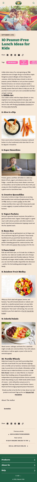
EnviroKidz (12, 62)
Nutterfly (14, 107)
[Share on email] (19, 55)
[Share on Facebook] (7, 55)
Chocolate (7, 107)
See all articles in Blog (17, 446)
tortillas (19, 202)
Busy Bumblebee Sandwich (23, 104)
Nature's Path (20, 479)
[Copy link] (23, 55)
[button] (33, 3)
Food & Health (24, 62)
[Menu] (3, 3)
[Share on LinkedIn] (11, 55)
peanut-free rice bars (19, 245)
